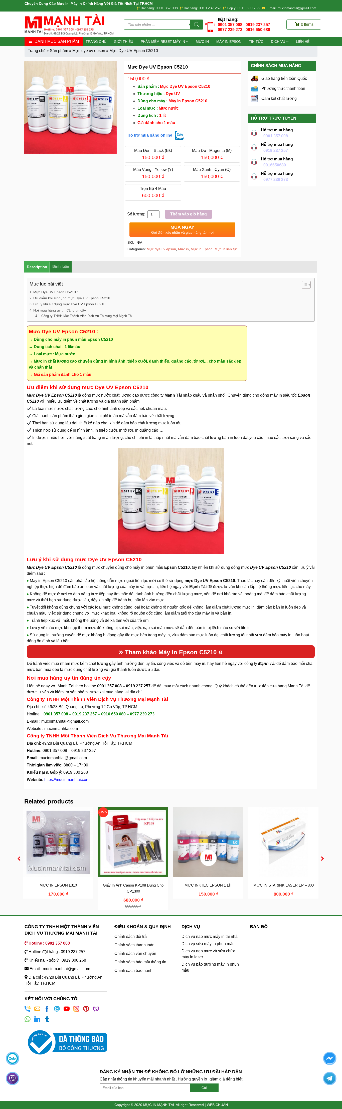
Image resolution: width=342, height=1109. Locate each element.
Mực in (202, 42)
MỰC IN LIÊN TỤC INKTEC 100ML (284, 885)
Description (37, 267)
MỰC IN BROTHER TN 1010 (134, 885)
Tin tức (256, 42)
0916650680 (274, 165)
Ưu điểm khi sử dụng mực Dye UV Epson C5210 (71, 298)
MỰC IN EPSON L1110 (58, 885)
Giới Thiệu (123, 42)
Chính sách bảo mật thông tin (140, 962)
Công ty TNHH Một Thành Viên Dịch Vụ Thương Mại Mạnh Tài (86, 316)
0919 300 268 (249, 8)
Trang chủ (96, 42)
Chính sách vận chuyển (135, 953)
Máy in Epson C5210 (187, 652)
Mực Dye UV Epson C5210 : (56, 292)
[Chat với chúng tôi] (12, 1058)
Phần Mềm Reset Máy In (163, 42)
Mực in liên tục (226, 249)
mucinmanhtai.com (61, 728)
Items (307, 24)
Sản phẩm (59, 51)
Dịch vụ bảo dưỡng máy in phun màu (210, 967)
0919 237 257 (210, 8)
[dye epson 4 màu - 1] (70, 107)
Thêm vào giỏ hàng (188, 214)
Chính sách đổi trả (130, 936)
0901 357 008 (167, 8)
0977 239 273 (230, 30)
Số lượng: (136, 214)
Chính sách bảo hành (133, 970)
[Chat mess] (329, 1058)
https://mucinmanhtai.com (66, 779)
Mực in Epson (202, 249)
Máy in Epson (228, 42)
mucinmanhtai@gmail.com (65, 721)
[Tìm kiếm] (196, 25)
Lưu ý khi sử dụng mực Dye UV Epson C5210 (69, 304)
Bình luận (60, 266)
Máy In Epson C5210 (187, 101)
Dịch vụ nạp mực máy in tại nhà (210, 936)
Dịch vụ (278, 42)
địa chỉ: (136, 692)
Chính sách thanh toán (134, 945)
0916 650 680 (258, 30)
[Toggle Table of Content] (303, 285)
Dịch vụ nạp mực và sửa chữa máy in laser (208, 954)
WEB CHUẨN (217, 1105)
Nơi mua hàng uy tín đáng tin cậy (59, 310)
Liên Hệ (302, 42)
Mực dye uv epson (88, 51)
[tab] (37, 266)
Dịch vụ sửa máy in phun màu (208, 944)
